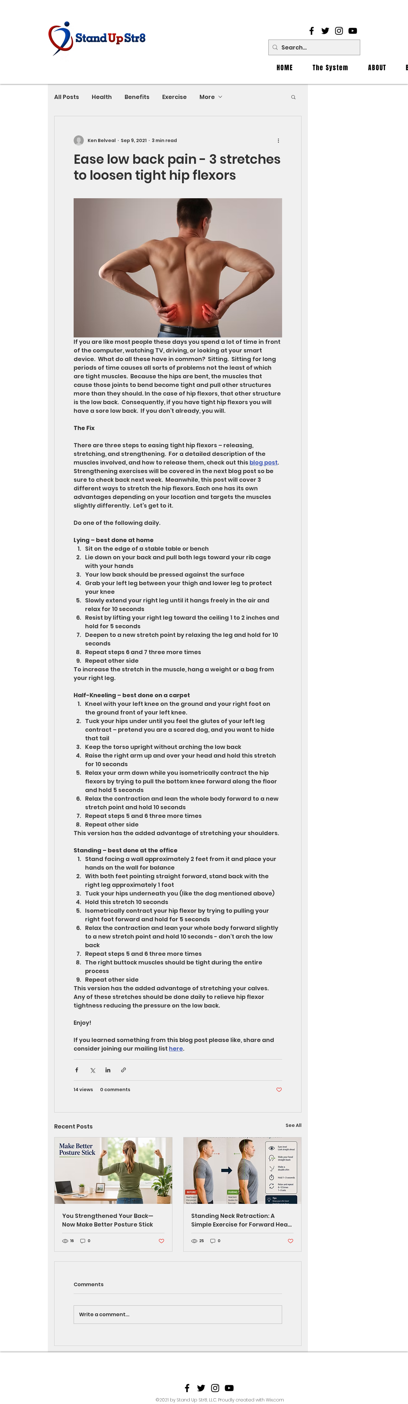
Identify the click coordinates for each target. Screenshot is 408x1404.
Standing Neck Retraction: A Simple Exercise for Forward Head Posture (241, 1220)
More (207, 97)
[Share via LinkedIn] (108, 1070)
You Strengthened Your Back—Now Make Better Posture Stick (107, 1220)
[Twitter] (325, 31)
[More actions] (278, 140)
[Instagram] (339, 31)
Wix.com (275, 1400)
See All (294, 1125)
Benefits (137, 97)
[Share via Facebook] (77, 1070)
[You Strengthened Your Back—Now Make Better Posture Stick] (113, 1170)
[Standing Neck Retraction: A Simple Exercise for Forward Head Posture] (242, 1170)
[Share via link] (123, 1070)
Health (102, 97)
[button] (293, 96)
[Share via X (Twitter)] (92, 1070)
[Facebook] (311, 31)
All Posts (66, 97)
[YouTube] (352, 31)
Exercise (174, 97)
